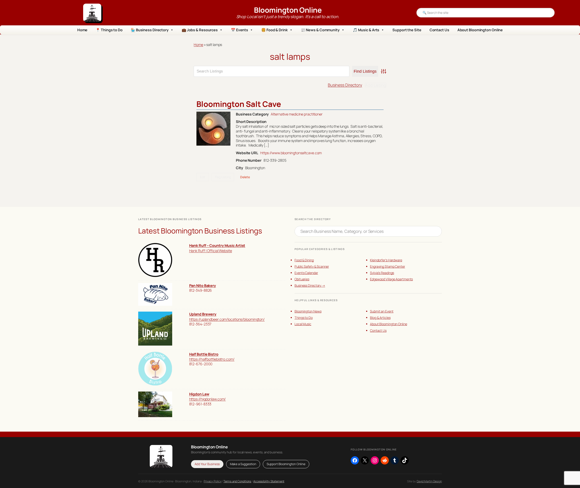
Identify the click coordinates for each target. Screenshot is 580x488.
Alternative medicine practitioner (297, 114)
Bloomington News (308, 311)
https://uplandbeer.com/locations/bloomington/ (227, 319)
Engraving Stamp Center (387, 266)
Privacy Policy (213, 481)
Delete (245, 177)
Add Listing (375, 85)
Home (82, 29)
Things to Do (304, 317)
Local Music (303, 324)
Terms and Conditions (237, 481)
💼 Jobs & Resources (200, 29)
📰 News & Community (320, 29)
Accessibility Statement (268, 481)
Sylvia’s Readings (382, 273)
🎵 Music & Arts (366, 29)
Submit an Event (382, 311)
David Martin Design (429, 481)
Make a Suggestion (243, 464)
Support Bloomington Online (286, 464)
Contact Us (439, 29)
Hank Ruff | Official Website (210, 250)
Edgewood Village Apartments (391, 279)
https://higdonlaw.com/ (207, 399)
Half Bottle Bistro (203, 354)
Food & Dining (304, 260)
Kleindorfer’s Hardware (386, 260)
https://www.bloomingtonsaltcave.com (291, 152)
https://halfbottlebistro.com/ (211, 359)
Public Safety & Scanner (312, 266)
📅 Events (239, 29)
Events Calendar (306, 273)
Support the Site (406, 29)
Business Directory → (310, 285)
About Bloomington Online (480, 29)
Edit (202, 177)
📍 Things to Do (109, 29)
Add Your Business (207, 464)
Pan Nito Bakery (202, 285)
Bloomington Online (287, 10)
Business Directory (345, 85)
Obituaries (302, 279)
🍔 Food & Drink (274, 29)
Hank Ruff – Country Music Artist (217, 245)
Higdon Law (199, 394)
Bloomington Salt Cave (238, 104)
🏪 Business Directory (150, 29)
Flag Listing (223, 177)
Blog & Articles (380, 317)
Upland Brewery (203, 314)
